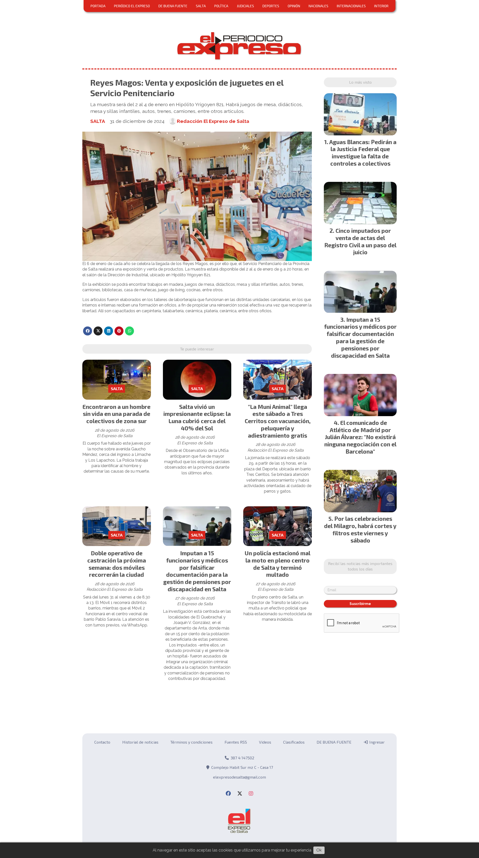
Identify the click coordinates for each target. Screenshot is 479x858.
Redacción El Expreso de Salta (213, 121)
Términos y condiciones (191, 742)
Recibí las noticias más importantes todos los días (360, 566)
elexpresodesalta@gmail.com (239, 777)
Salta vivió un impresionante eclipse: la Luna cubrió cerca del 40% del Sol (197, 417)
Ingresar (376, 742)
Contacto (102, 742)
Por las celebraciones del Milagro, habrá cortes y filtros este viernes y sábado (360, 529)
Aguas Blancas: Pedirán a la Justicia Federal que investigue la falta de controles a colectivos (362, 152)
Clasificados (294, 742)
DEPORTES (270, 6)
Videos (265, 742)
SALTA (201, 6)
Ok (319, 850)
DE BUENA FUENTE (172, 6)
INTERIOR (381, 6)
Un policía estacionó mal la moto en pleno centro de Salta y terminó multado (277, 564)
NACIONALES (318, 6)
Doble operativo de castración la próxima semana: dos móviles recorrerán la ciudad (116, 564)
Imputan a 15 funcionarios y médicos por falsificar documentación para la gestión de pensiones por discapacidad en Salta (197, 571)
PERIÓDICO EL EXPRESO (132, 6)
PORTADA (98, 6)
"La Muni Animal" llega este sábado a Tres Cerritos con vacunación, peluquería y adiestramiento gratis (278, 421)
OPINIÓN (294, 6)
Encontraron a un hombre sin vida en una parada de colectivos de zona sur (116, 414)
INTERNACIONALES (351, 6)
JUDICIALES (245, 6)
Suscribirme (360, 604)
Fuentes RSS (236, 742)
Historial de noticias (140, 742)
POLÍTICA (221, 6)
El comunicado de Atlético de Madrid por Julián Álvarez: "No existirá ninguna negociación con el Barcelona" (360, 437)
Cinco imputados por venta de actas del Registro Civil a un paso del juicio (360, 241)
